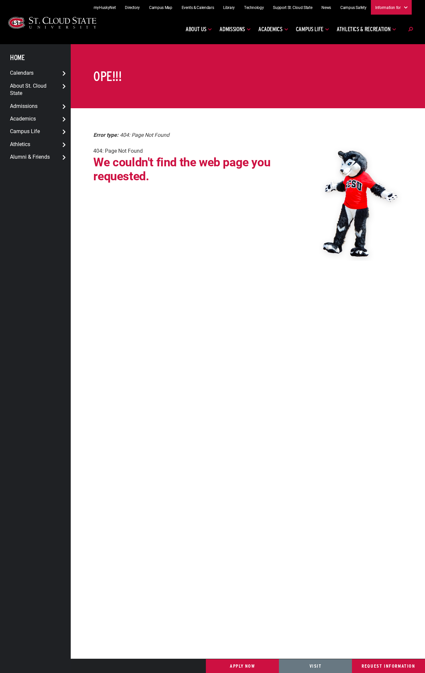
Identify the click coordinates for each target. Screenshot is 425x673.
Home (17, 57)
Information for (388, 7)
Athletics (20, 143)
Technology (254, 7)
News (326, 7)
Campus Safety (353, 7)
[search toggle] (410, 29)
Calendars (22, 72)
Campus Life (309, 29)
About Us (196, 29)
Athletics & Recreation (363, 29)
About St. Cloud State (28, 89)
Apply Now (242, 666)
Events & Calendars (198, 7)
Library (229, 7)
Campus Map (160, 7)
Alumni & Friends (30, 156)
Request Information (388, 666)
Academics (270, 29)
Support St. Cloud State (292, 7)
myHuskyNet (105, 7)
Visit (315, 666)
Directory (132, 7)
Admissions (232, 29)
